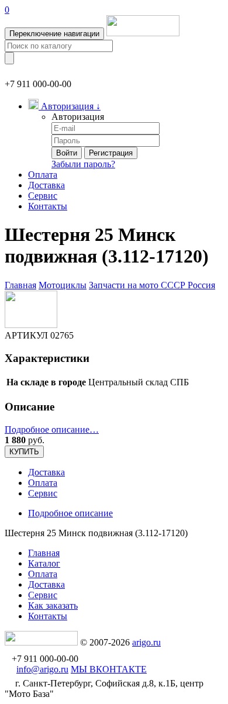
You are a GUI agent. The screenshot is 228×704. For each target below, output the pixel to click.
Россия (201, 285)
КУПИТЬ (24, 451)
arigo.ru (146, 642)
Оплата (42, 175)
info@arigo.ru (42, 669)
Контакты (47, 206)
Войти (66, 153)
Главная (20, 285)
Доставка (46, 185)
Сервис (42, 196)
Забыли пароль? (83, 164)
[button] (64, 106)
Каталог (44, 563)
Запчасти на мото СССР (138, 285)
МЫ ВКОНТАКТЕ (109, 669)
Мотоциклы (63, 285)
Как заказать (53, 605)
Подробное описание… (52, 429)
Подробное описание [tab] (70, 513)
